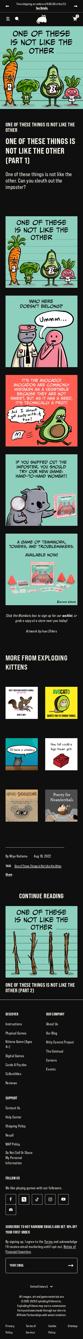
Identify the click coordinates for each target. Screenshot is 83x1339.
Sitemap (72, 1326)
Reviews (11, 1083)
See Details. (42, 8)
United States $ (39, 1286)
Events (51, 1069)
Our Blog (51, 1033)
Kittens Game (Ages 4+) (19, 1044)
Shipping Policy (16, 1126)
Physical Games (16, 1033)
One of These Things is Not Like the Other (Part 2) (40, 987)
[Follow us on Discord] (11, 1209)
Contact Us (13, 1108)
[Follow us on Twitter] (24, 1199)
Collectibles (13, 1074)
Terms (48, 1241)
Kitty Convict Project (60, 1042)
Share (9, 874)
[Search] (17, 19)
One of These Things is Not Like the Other (40, 127)
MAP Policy (13, 1144)
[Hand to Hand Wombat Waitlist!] (41, 569)
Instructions (14, 1024)
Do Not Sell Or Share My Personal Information (19, 1157)
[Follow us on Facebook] (11, 1199)
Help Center (14, 1117)
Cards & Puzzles (16, 1065)
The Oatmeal (54, 1051)
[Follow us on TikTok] (37, 1199)
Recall (10, 1135)
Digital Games (15, 1056)
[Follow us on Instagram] (50, 1199)
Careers (51, 1060)
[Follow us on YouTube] (63, 1199)
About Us (52, 1024)
